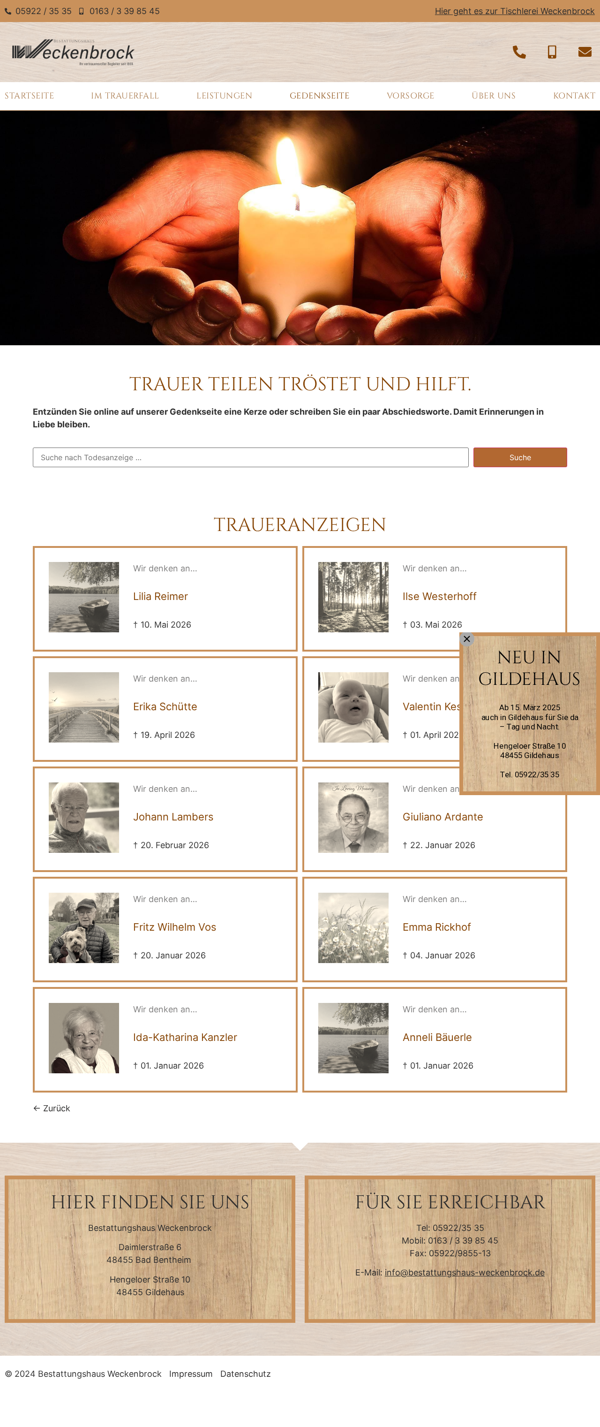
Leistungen (224, 96)
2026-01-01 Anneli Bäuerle (431, 1001)
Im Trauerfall (125, 96)
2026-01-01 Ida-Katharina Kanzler (159, 1012)
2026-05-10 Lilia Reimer (145, 560)
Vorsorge (411, 96)
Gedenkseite (320, 96)
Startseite (29, 96)
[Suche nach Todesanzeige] (251, 457)
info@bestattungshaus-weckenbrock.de (465, 1272)
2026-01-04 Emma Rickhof (429, 891)
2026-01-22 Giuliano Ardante (401, 791)
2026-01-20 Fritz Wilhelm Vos (157, 902)
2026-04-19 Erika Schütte (158, 670)
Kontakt (574, 96)
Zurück (51, 1108)
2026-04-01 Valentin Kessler (402, 681)
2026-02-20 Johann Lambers (127, 791)
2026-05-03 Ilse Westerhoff (373, 571)
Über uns (494, 96)
